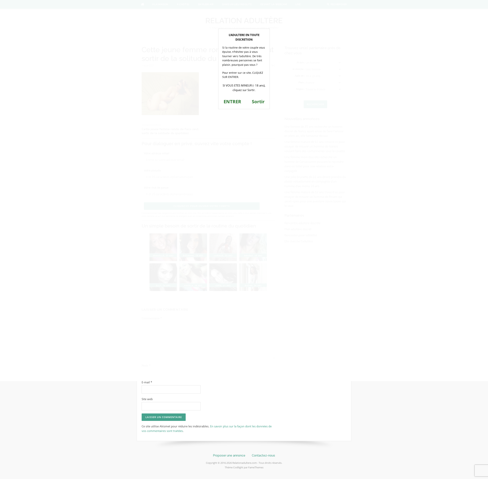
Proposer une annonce (229, 455)
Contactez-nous (263, 455)
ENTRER (232, 101)
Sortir (258, 101)
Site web (147, 399)
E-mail (147, 382)
